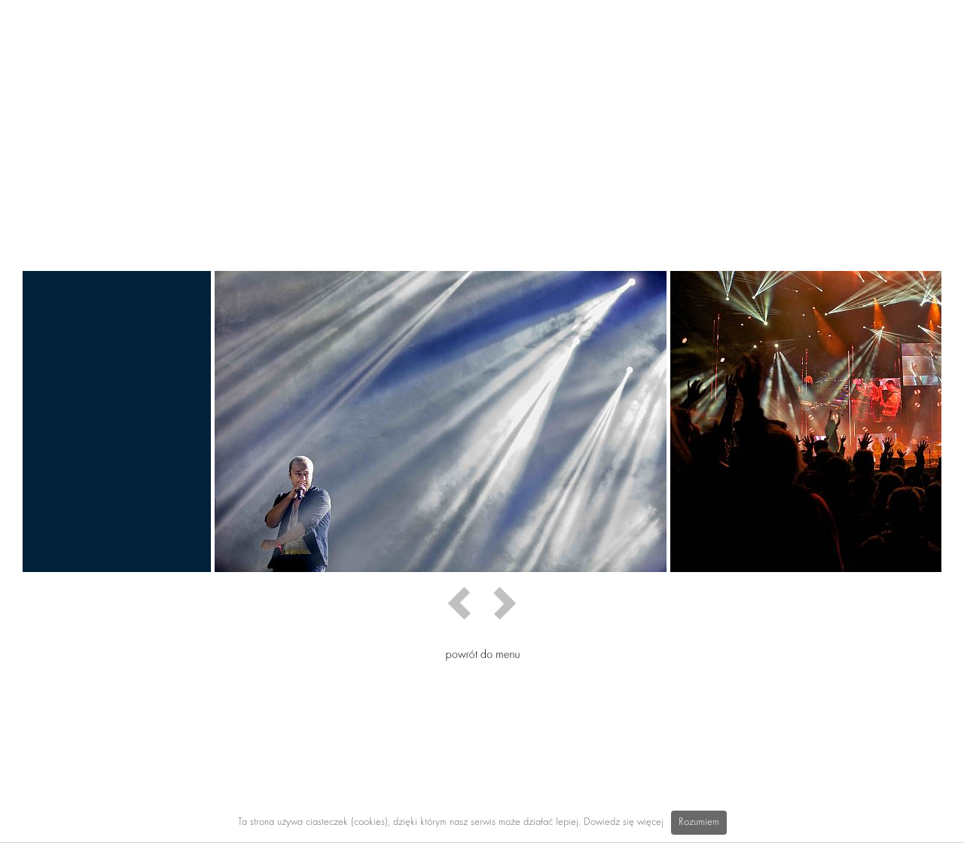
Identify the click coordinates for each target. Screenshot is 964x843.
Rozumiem (699, 822)
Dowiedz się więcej (624, 822)
